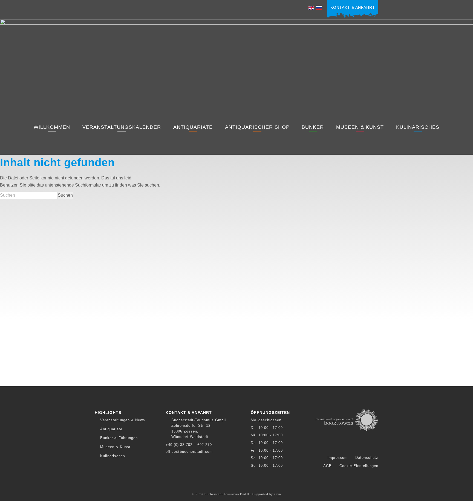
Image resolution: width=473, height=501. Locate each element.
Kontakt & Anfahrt (352, 7)
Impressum (337, 458)
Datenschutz (366, 458)
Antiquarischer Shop (257, 127)
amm (277, 494)
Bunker (313, 127)
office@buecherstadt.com (189, 452)
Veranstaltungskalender (121, 127)
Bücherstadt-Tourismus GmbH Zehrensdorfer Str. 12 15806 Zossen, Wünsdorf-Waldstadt (198, 428)
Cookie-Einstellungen (358, 466)
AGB (327, 466)
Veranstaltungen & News (122, 420)
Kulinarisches (417, 127)
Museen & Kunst (360, 127)
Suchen (65, 195)
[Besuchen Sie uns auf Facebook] (342, 446)
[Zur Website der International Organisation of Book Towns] (346, 419)
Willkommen (52, 127)
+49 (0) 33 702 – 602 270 (189, 445)
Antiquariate (193, 127)
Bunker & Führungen (119, 438)
